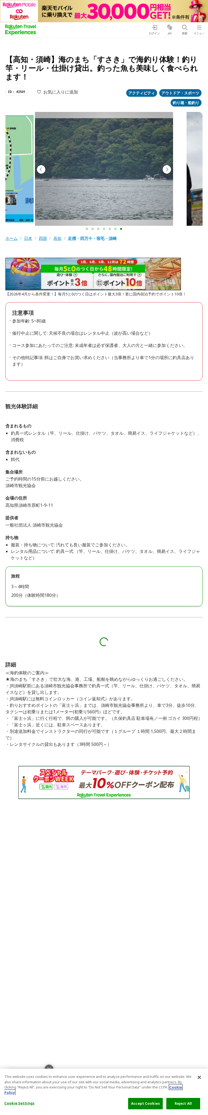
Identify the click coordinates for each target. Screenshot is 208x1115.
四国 (43, 238)
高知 (57, 238)
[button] (87, 229)
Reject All (183, 1103)
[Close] (199, 1077)
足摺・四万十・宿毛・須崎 (92, 238)
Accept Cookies (145, 1103)
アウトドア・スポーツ (180, 92)
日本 (28, 238)
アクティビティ (141, 92)
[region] (104, 1092)
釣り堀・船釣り (186, 102)
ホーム (11, 238)
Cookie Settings (19, 1103)
